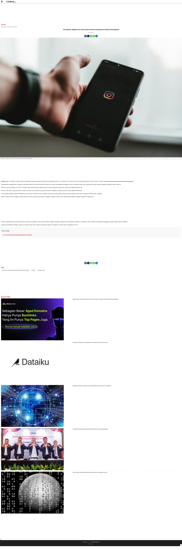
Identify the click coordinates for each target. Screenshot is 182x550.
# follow (33, 270)
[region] (91, 13)
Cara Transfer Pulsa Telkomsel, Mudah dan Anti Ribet (17, 235)
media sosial (30, 181)
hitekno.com (88, 542)
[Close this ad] (181, 545)
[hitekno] (11, 2)
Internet (3, 24)
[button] (2, 1)
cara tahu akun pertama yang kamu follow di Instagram (118, 181)
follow (73, 187)
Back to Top (91, 544)
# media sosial (41, 270)
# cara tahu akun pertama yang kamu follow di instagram (15, 270)
